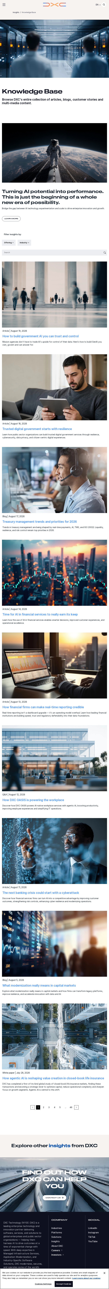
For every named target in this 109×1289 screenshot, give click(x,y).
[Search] (104, 4)
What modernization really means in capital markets (39, 985)
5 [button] (60, 1107)
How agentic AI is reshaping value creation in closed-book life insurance (53, 1078)
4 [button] (54, 1107)
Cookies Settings (43, 1284)
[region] (54, 1278)
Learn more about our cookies (86, 1278)
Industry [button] (24, 243)
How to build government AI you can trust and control (40, 336)
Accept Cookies (63, 1284)
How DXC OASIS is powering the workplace (33, 800)
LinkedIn (92, 1228)
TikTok (91, 1237)
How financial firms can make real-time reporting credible (43, 707)
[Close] (104, 1273)
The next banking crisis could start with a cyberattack (40, 893)
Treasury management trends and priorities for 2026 (39, 521)
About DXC (57, 1246)
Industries (56, 1228)
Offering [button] (8, 243)
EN (97, 4)
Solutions (56, 1237)
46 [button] (71, 1107)
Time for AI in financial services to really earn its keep (40, 614)
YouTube (93, 1241)
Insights (55, 1241)
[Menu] (4, 4)
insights (60, 1145)
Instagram (93, 1232)
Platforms (56, 1232)
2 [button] (43, 1107)
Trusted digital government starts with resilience (37, 429)
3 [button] (49, 1107)
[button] (76, 1107)
